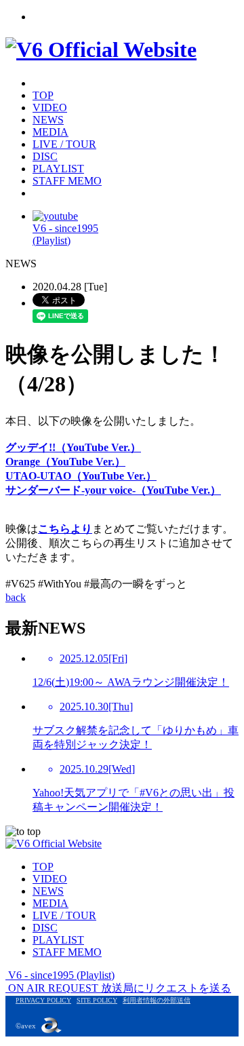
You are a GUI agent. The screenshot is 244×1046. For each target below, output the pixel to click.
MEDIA (50, 132)
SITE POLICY (97, 1000)
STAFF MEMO (67, 181)
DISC (45, 156)
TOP (43, 95)
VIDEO (50, 107)
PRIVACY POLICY (43, 1000)
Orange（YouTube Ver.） (65, 461)
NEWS (48, 119)
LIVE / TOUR (64, 144)
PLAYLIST (58, 168)
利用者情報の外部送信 (156, 1000)
